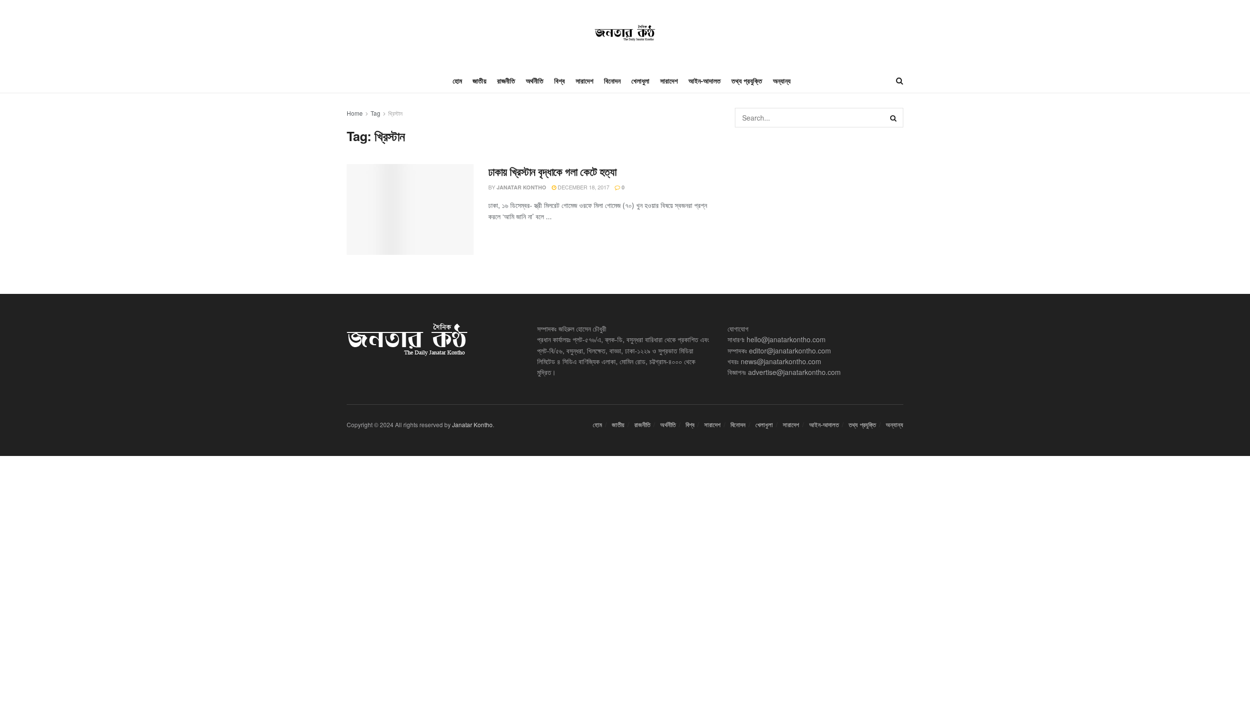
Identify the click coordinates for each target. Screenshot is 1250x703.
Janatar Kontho (521, 187)
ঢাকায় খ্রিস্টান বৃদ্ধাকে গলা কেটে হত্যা (552, 171)
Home (355, 113)
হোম (457, 80)
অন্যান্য (782, 80)
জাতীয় (479, 80)
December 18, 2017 (582, 187)
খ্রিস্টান (395, 113)
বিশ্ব (559, 80)
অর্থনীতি (534, 80)
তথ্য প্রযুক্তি (746, 80)
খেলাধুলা (640, 80)
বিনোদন (612, 80)
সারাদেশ (584, 80)
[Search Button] (893, 117)
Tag (375, 113)
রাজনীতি (506, 80)
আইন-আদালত (704, 80)
